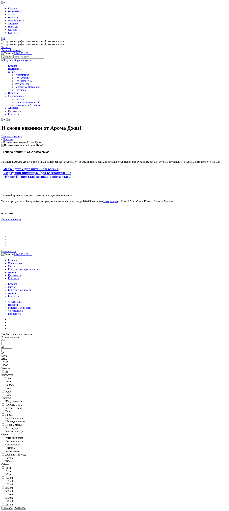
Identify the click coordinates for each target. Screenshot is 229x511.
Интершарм (110, 201)
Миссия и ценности (19, 307)
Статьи (12, 266)
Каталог (12, 8)
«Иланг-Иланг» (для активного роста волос (36, 176)
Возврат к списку (11, 219)
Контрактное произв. (20, 290)
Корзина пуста (22, 60)
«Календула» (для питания (23, 169)
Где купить (14, 29)
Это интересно (23, 80)
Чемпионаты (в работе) (28, 105)
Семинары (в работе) (27, 102)
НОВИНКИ (15, 11)
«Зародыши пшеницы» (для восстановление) (37, 173)
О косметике (22, 74)
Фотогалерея (22, 83)
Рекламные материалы (28, 87)
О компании (15, 301)
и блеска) (51, 169)
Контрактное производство (23, 269)
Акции (12, 272)
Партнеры (20, 90)
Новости (13, 17)
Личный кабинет (11, 50)
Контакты (13, 32)
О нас (11, 14)
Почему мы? (22, 77)
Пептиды (13, 26)
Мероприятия (16, 20)
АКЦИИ (13, 23)
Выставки (20, 99)
